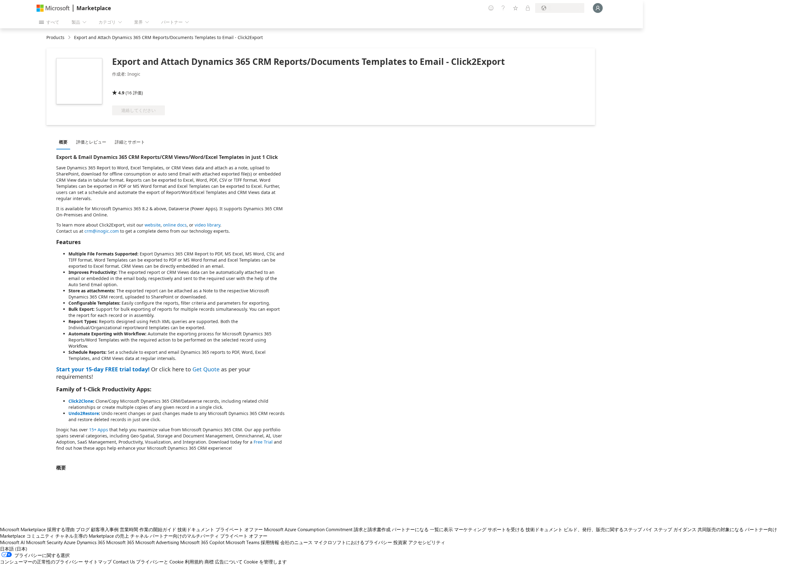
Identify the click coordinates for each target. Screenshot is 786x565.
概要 (63, 142)
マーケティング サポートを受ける (489, 529)
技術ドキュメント (195, 529)
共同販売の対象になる (721, 529)
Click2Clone (80, 401)
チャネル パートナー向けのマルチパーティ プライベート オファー (198, 536)
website (153, 225)
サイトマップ (98, 562)
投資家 (400, 542)
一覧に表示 (441, 529)
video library (207, 225)
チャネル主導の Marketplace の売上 (92, 536)
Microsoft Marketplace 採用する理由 (37, 529)
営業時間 (129, 529)
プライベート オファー (239, 529)
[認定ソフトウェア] (132, 84)
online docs (175, 225)
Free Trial (263, 442)
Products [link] (55, 37)
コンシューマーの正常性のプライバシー (41, 562)
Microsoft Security (44, 542)
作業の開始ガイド (157, 529)
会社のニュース (296, 542)
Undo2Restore (83, 413)
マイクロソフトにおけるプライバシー (353, 542)
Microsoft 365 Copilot (202, 542)
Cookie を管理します (265, 562)
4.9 (121, 93)
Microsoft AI (12, 542)
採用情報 (270, 542)
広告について (229, 562)
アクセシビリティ (426, 542)
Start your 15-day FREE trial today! (103, 369)
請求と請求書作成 (372, 529)
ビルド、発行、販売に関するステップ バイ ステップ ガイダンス (630, 529)
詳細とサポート (130, 142)
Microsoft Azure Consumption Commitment (308, 529)
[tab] (64, 141)
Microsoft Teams (242, 542)
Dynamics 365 (91, 542)
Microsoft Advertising (157, 542)
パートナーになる (410, 529)
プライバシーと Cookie (160, 562)
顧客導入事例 (105, 529)
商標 (209, 562)
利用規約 (194, 562)
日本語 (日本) (13, 549)
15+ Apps (98, 430)
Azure (70, 542)
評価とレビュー (91, 142)
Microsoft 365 (120, 542)
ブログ (83, 529)
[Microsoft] (53, 8)
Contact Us (124, 562)
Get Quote (206, 369)
